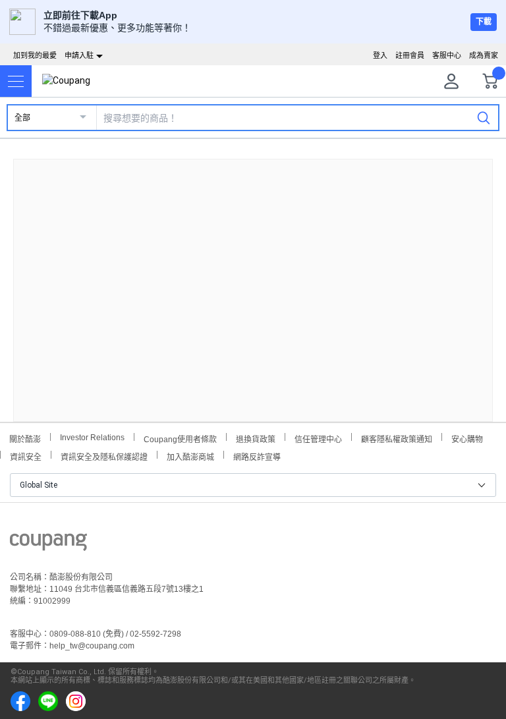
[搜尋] (483, 117)
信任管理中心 (318, 438)
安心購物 (467, 438)
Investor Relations (92, 437)
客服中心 (446, 55)
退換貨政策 (255, 438)
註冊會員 (409, 55)
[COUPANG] (48, 544)
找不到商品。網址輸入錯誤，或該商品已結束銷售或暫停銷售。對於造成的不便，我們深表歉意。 (253, 280)
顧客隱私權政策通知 (396, 438)
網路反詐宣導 (257, 456)
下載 (484, 21)
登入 (380, 55)
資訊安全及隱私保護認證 (104, 456)
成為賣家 (483, 55)
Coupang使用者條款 (180, 438)
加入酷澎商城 (190, 456)
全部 (22, 118)
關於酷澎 (25, 438)
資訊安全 (26, 456)
